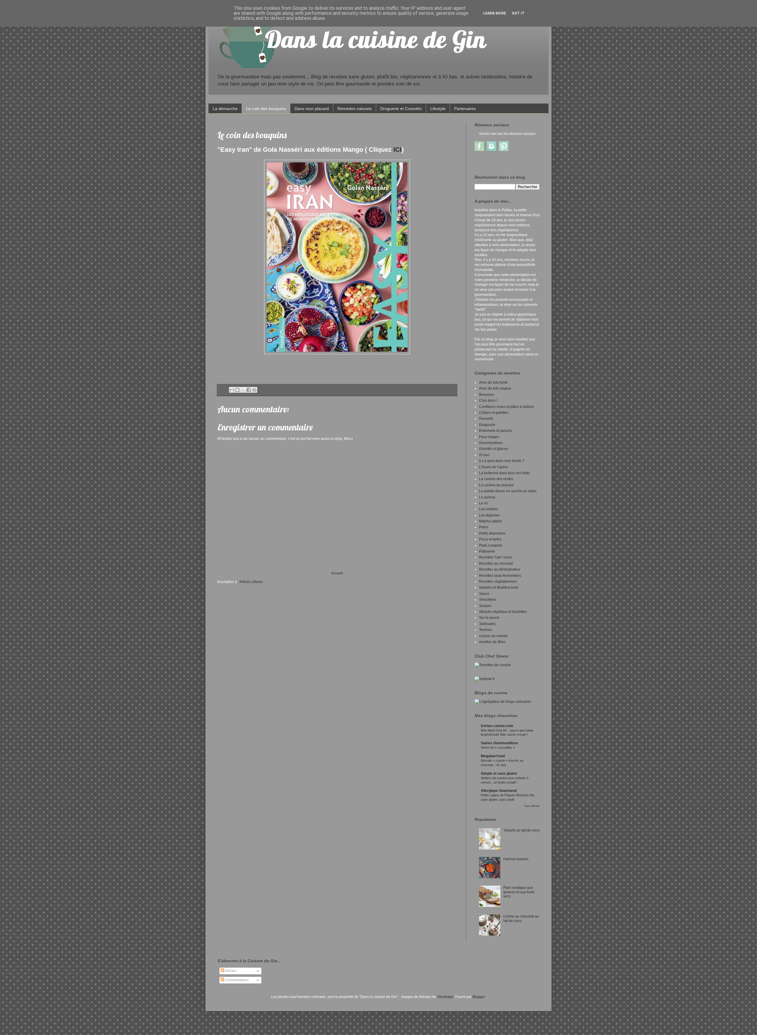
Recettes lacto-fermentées (500, 576)
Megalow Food (493, 756)
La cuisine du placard (496, 485)
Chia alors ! (488, 400)
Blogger (479, 997)
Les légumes (489, 515)
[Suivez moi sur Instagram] (491, 150)
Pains (483, 527)
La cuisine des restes (496, 479)
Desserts (486, 418)
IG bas (484, 455)
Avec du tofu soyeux (495, 388)
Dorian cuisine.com (497, 726)
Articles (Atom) (251, 582)
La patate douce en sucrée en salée (508, 491)
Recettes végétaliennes (498, 581)
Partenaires (465, 108)
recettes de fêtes (492, 642)
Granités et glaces (493, 449)
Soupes (485, 606)
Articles (230, 971)
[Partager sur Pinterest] (254, 390)
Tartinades (487, 624)
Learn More (494, 13)
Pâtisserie (487, 551)
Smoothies (487, 600)
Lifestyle (438, 108)
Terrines (485, 630)
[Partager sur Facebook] (249, 390)
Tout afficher (532, 806)
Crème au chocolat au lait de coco (521, 918)
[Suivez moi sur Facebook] (479, 150)
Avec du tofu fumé (493, 382)
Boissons (486, 395)
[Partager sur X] (243, 390)
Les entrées (488, 509)
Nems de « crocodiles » (498, 747)
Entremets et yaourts (495, 431)
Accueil (337, 573)
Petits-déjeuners (492, 533)
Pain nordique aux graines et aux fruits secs (519, 892)
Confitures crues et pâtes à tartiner (506, 407)
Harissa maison (515, 859)
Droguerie (487, 425)
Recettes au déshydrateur (499, 569)
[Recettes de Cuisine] (493, 665)
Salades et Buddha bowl (498, 587)
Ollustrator (445, 997)
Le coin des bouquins (266, 108)
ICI (397, 149)
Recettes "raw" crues (495, 557)
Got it (518, 13)
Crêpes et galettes (493, 413)
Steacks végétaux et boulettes (503, 612)
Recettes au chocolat (496, 563)
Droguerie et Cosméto (401, 108)
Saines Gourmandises (499, 743)
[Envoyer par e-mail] (232, 390)
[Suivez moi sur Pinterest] (503, 150)
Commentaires (236, 980)
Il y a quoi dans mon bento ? (501, 461)
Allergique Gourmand (499, 791)
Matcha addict (490, 521)
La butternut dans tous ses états (504, 473)
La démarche (225, 108)
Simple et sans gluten (499, 773)
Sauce (484, 594)
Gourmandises (491, 443)
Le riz (483, 503)
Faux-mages (489, 437)
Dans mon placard (312, 108)
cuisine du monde (493, 636)
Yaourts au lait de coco (521, 830)
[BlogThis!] (237, 390)
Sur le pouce (489, 618)
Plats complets (490, 545)
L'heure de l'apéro (493, 467)
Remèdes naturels (354, 108)
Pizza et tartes (490, 539)
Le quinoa (487, 497)
